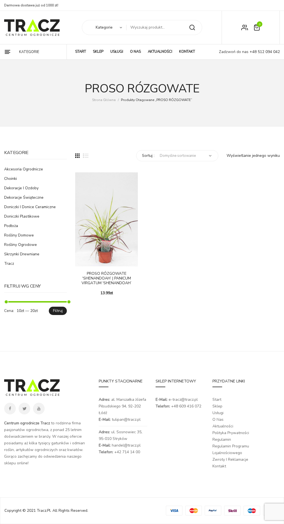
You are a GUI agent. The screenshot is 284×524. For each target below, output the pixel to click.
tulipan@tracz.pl (126, 419)
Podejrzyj (96, 261)
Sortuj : (148, 155)
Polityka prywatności (230, 432)
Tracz (9, 263)
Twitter (24, 408)
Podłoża (11, 225)
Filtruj (58, 310)
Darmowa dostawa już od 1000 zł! (31, 5)
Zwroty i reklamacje (230, 459)
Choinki (10, 178)
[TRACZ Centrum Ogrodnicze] (32, 27)
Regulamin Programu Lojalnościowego (230, 449)
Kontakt (219, 466)
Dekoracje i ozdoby (21, 188)
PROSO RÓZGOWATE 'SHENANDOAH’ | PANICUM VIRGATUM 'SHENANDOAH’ (106, 278)
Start (216, 399)
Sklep (217, 406)
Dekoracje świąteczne (24, 197)
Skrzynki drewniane (21, 254)
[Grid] (77, 155)
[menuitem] (80, 51)
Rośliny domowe (19, 235)
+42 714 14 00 (127, 452)
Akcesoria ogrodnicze (23, 169)
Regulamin (221, 439)
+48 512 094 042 (264, 51)
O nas (218, 419)
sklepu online (16, 463)
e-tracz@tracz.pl (183, 399)
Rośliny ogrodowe (20, 244)
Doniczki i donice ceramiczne (30, 207)
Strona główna (104, 100)
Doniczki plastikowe (21, 216)
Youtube (39, 408)
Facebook (10, 408)
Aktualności (222, 426)
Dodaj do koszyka (82, 261)
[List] (85, 155)
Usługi (218, 412)
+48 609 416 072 (186, 406)
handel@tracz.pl (126, 445)
